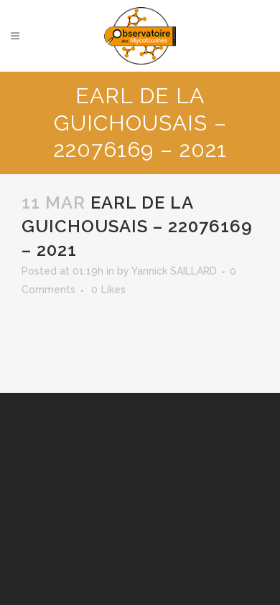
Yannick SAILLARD (174, 271)
